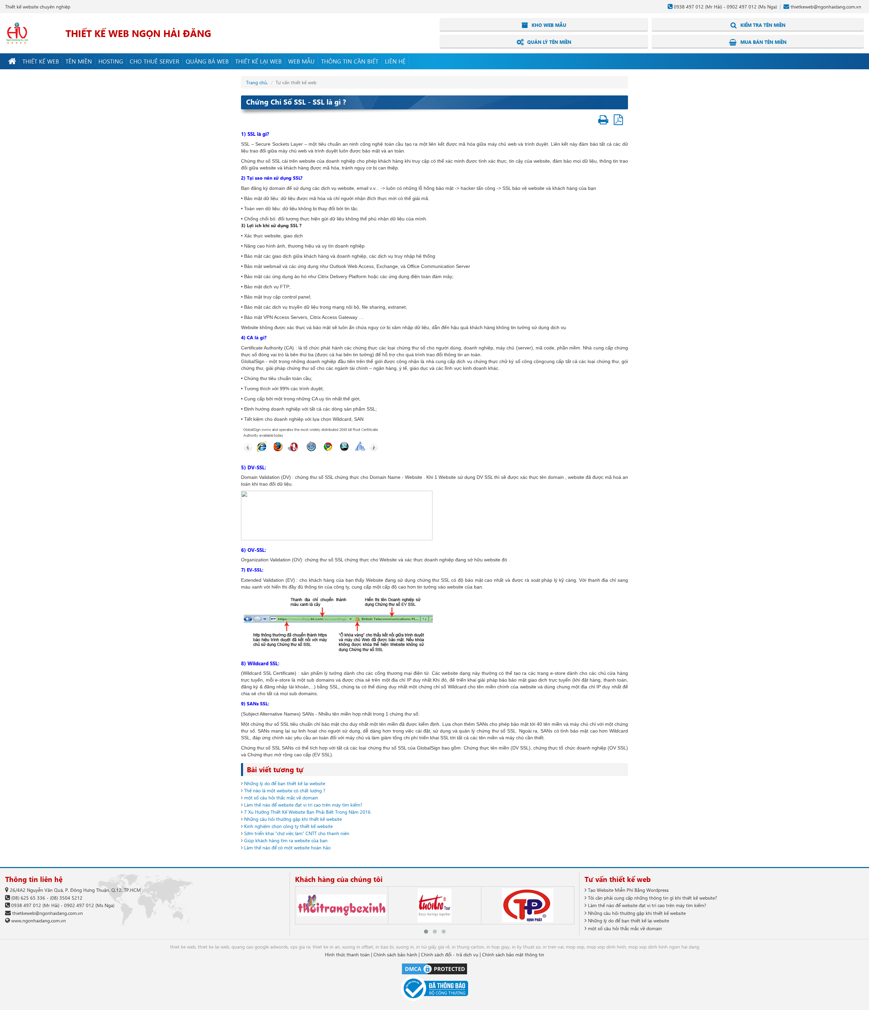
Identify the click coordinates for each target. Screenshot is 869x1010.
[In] (603, 122)
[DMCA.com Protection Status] (434, 968)
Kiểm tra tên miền (762, 25)
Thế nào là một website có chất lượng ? (284, 790)
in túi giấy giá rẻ (432, 946)
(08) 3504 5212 (66, 898)
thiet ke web (183, 946)
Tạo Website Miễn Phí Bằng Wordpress (628, 890)
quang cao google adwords (260, 946)
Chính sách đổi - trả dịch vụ (449, 954)
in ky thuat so (526, 946)
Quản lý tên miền (548, 42)
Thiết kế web (40, 61)
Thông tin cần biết (349, 61)
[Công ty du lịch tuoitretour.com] (434, 905)
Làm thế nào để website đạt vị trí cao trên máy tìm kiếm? (303, 804)
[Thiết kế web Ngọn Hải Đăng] (17, 33)
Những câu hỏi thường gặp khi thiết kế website (293, 819)
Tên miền (79, 61)
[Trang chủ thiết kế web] (12, 61)
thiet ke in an (326, 946)
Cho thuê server (154, 61)
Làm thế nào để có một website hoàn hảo (287, 847)
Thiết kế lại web (258, 61)
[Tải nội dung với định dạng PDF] (618, 122)
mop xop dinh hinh (606, 946)
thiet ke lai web (213, 946)
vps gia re (300, 946)
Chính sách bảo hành (395, 954)
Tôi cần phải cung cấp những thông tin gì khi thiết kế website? (652, 898)
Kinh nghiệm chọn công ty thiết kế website (288, 826)
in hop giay (498, 946)
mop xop (575, 946)
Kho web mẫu (548, 25)
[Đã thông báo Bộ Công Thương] (434, 988)
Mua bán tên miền (763, 42)
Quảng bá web (207, 61)
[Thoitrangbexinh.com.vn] (341, 905)
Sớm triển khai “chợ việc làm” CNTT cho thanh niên (296, 833)
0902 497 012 (742, 6)
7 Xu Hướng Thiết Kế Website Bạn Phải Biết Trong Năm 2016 (307, 812)
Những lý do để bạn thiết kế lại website (284, 783)
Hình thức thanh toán (347, 954)
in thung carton (468, 946)
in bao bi (384, 946)
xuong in (405, 946)
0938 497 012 (689, 6)
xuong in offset (357, 946)
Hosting (110, 61)
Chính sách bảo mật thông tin (513, 954)
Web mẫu (301, 61)
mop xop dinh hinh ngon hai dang (663, 946)
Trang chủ (256, 82)
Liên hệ (395, 61)
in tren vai (553, 946)
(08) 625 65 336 (28, 898)
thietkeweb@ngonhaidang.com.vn (826, 6)
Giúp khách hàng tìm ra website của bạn (286, 840)
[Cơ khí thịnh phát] (527, 905)
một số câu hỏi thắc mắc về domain (281, 797)
